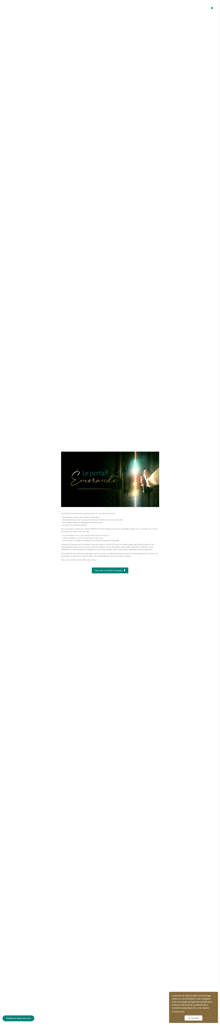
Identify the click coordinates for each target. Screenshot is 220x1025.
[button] (110, 570)
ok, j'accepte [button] (193, 1018)
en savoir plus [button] (178, 1011)
